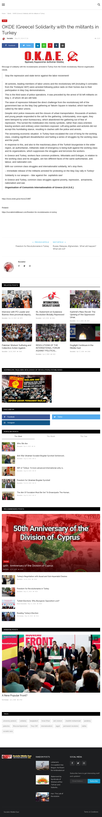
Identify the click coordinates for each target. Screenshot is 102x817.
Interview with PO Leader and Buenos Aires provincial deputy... (17, 313)
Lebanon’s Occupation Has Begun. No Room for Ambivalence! (58, 766)
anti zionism (57, 721)
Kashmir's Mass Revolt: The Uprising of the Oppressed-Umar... (82, 314)
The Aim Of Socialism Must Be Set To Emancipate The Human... (43, 492)
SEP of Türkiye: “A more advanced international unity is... (40, 468)
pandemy (87, 721)
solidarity (23, 721)
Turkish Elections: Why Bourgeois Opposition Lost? (38, 601)
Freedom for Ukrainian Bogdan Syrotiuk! (33, 480)
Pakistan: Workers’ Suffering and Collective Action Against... (16, 346)
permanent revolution (70, 726)
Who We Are (22, 443)
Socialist (10, 38)
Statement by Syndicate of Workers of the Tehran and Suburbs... (56, 782)
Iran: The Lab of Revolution (57, 795)
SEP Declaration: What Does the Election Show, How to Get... (37, 695)
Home (3, 13)
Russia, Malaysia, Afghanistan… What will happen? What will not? (74, 247)
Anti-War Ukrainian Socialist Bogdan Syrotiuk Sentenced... (41, 456)
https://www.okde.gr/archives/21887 (16, 199)
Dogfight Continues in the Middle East (81, 346)
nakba (84, 726)
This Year (83, 436)
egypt (58, 726)
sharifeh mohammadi (73, 721)
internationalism (46, 726)
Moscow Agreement (20, 726)
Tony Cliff (34, 726)
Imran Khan (46, 721)
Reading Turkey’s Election (27, 613)
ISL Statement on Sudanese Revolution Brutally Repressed (50, 313)
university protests (9, 721)
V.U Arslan (20, 616)
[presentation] (91, 638)
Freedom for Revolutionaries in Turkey (32, 246)
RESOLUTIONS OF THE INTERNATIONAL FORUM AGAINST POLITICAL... (48, 348)
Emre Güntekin (22, 603)
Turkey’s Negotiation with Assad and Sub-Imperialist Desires (42, 576)
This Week (18, 436)
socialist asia (8, 731)
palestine (6, 726)
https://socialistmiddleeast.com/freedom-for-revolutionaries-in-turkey (29, 212)
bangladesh (34, 721)
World (9, 13)
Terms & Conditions (91, 812)
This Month (51, 436)
